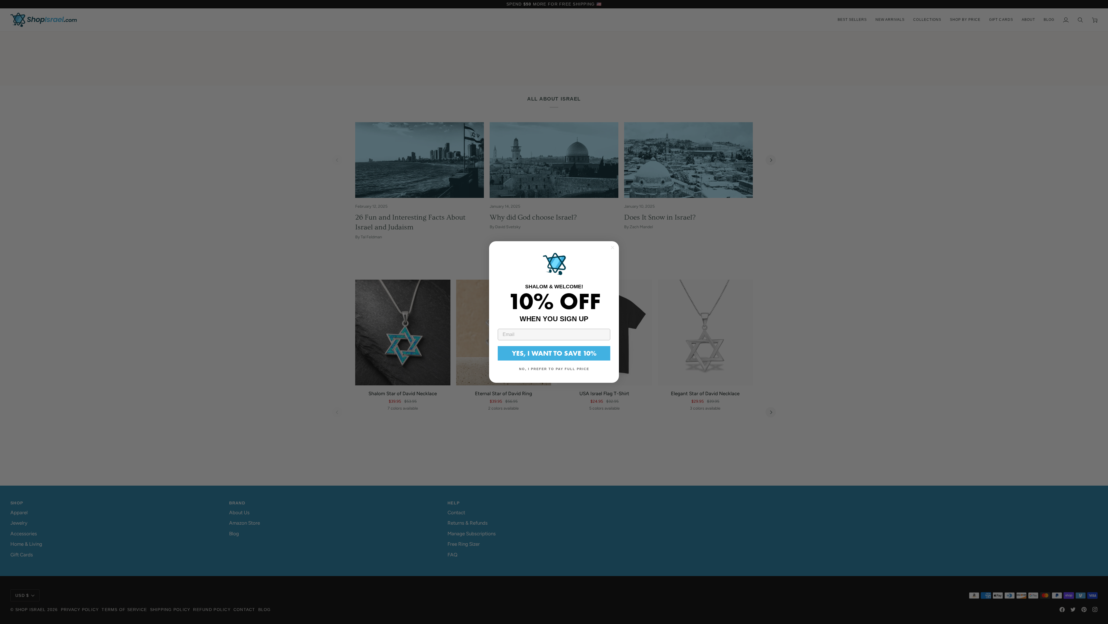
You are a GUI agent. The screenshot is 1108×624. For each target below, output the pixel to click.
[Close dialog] (612, 247)
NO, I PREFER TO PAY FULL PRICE (554, 369)
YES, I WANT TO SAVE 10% (554, 353)
